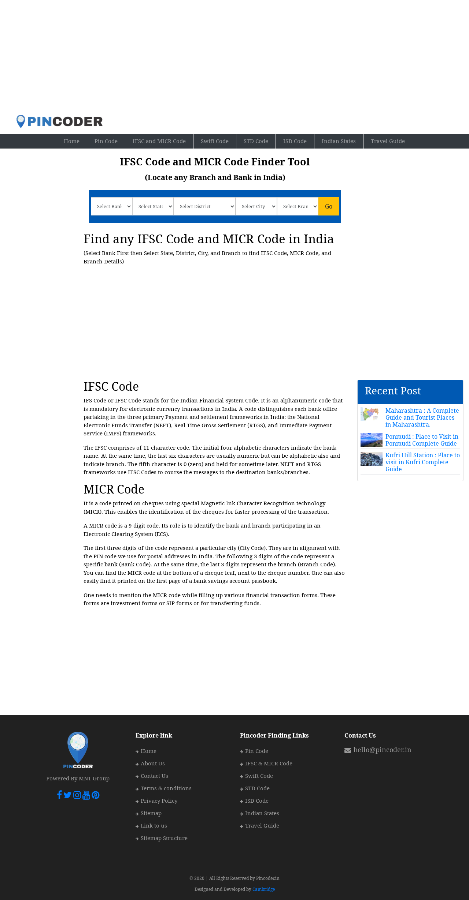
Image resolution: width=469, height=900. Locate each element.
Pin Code (110, 141)
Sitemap (151, 813)
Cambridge (263, 889)
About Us (153, 763)
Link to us (154, 825)
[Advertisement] (235, 57)
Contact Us (154, 775)
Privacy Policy (159, 800)
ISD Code (295, 141)
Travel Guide (388, 141)
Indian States (339, 141)
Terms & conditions (166, 788)
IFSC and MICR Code (159, 141)
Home (75, 141)
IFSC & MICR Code (268, 763)
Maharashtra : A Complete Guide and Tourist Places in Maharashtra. (422, 417)
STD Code (256, 141)
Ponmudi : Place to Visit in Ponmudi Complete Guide (421, 439)
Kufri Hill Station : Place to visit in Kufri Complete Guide (422, 462)
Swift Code (215, 141)
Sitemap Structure (164, 837)
